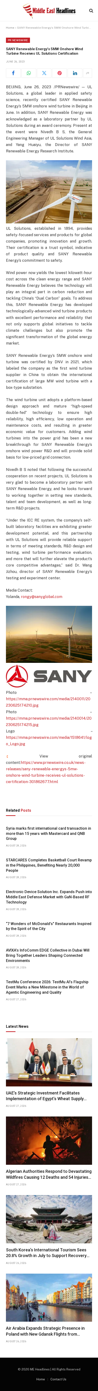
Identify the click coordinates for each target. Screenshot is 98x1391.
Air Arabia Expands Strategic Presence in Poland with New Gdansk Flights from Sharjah (45, 1334)
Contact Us (58, 1379)
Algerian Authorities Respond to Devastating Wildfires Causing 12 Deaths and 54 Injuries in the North (49, 1177)
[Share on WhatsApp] (28, 73)
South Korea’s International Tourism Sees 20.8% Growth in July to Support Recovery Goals (46, 1255)
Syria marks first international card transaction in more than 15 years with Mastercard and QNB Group (48, 833)
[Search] (90, 10)
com (58, 596)
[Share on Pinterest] (59, 73)
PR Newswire (18, 40)
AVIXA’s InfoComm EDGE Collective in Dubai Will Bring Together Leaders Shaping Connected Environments (47, 955)
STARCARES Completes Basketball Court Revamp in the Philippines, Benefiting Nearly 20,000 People (49, 865)
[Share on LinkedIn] (75, 73)
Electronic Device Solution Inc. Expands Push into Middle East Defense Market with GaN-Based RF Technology (49, 897)
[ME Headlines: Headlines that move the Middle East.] (49, 10)
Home (10, 27)
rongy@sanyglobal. (38, 596)
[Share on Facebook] (13, 73)
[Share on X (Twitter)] (44, 73)
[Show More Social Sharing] (87, 73)
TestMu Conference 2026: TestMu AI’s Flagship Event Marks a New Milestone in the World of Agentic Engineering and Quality (47, 987)
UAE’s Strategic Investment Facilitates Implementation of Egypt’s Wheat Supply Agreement (45, 1098)
